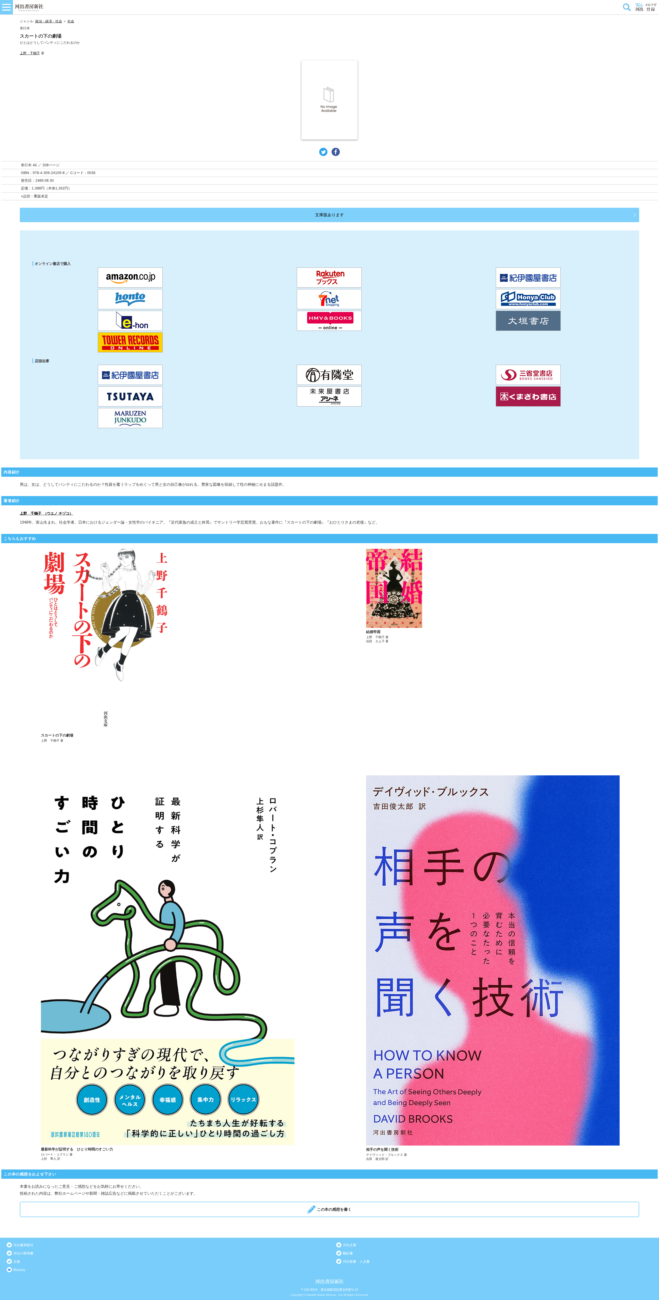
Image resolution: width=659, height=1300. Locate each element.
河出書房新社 (23, 1245)
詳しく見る (167, 646)
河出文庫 (349, 1245)
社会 (70, 21)
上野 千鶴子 (30, 53)
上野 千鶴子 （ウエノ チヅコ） (46, 513)
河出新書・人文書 (356, 1261)
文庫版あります (329, 215)
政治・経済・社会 (48, 21)
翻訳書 (348, 1253)
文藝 (16, 1261)
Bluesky (19, 1270)
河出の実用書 (23, 1253)
